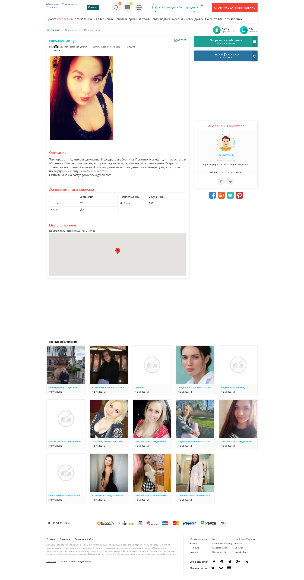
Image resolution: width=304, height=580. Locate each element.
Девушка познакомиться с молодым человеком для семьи (196, 387)
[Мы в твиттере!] (213, 568)
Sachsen (239, 547)
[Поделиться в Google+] (238, 562)
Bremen (194, 551)
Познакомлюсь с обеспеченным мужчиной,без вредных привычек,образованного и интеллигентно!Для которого (196, 495)
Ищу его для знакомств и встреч (196, 441)
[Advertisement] (117, 308)
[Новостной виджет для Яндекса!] (229, 568)
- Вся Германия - (198, 539)
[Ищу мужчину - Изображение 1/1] (81, 140)
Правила (65, 539)
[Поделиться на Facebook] (212, 195)
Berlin (215, 539)
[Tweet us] (230, 562)
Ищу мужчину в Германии (63, 387)
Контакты (51, 561)
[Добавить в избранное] (221, 181)
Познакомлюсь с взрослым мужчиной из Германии (153, 495)
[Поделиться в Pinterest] (239, 195)
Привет (139, 387)
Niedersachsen (219, 547)
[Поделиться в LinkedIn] (246, 562)
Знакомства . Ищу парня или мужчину (109, 495)
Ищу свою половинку (233, 387)
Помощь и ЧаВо (83, 539)
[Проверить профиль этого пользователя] (226, 142)
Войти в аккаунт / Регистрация (175, 7)
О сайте (50, 539)
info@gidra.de (84, 561)
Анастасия (226, 155)
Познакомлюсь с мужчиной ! (64, 495)
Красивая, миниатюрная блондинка (109, 441)
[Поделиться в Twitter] (230, 195)
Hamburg (194, 547)
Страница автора (232, 172)
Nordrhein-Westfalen (245, 539)
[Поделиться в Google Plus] (221, 195)
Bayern (193, 543)
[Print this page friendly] (230, 181)
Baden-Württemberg (222, 543)
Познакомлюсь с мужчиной (150, 441)
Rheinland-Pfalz (219, 551)
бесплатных (65, 19)
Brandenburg (241, 551)
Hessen (238, 543)
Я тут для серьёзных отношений (109, 387)
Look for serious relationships (64, 441)
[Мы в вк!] (221, 568)
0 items (213, 172)
